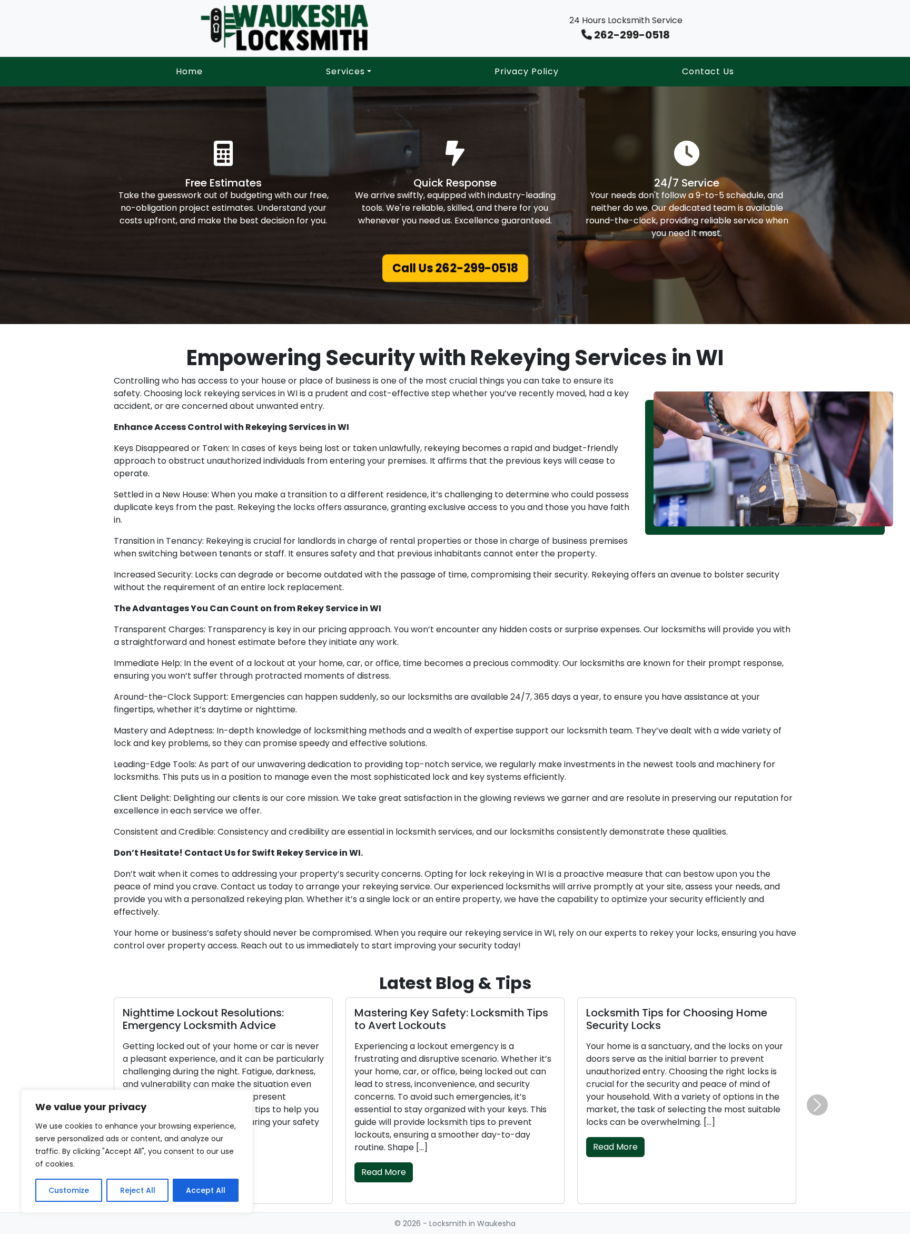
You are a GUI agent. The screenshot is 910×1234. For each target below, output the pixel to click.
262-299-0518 (631, 34)
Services (345, 71)
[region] (137, 1151)
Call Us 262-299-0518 (455, 268)
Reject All (137, 1190)
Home (189, 71)
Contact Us (708, 71)
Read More (383, 1172)
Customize (68, 1190)
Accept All (205, 1190)
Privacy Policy (526, 71)
